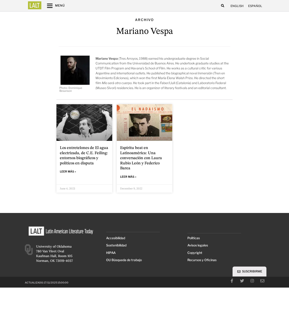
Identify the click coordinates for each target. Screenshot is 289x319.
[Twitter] (242, 281)
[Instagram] (252, 281)
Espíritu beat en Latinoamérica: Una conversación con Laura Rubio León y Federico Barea (141, 158)
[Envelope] (262, 281)
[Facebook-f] (232, 281)
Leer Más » (68, 171)
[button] (222, 6)
